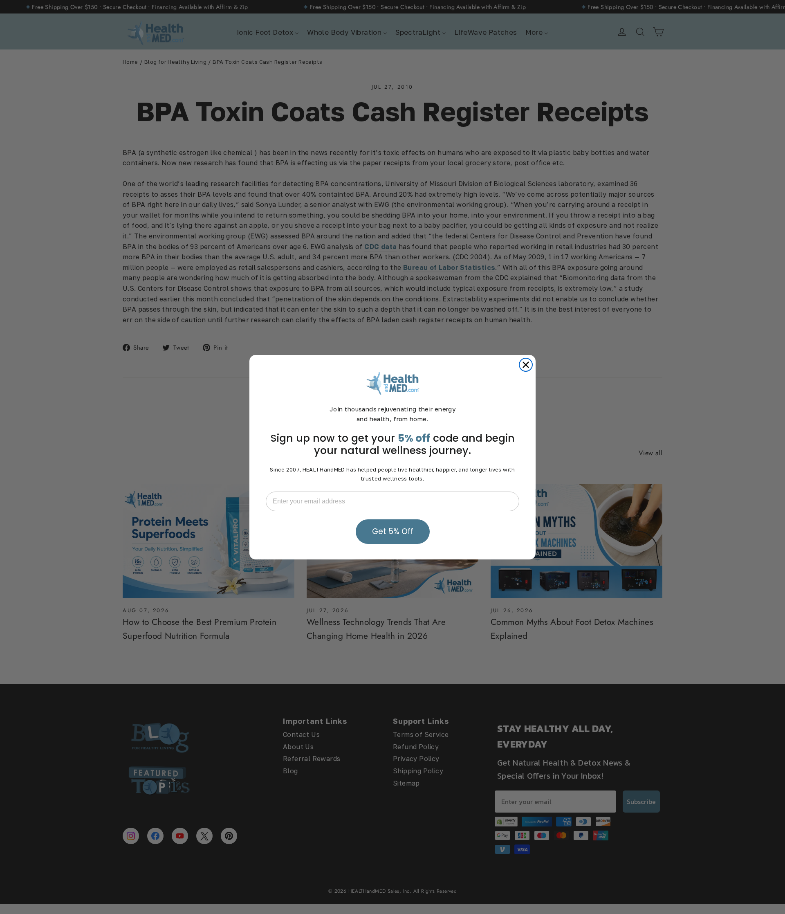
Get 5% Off (392, 531)
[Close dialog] (525, 364)
